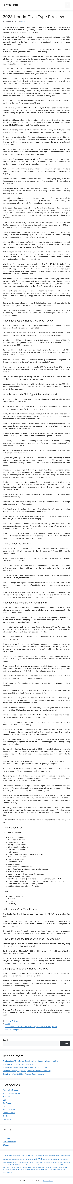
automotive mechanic (53, 1155)
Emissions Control (48, 1162)
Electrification (39, 1162)
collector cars (32, 1162)
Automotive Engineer (11, 1090)
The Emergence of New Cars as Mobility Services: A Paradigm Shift (31, 1027)
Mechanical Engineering (14, 1164)
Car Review (7, 1103)
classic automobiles (23, 1162)
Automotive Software (65, 1155)
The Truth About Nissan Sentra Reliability (18, 1064)
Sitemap (6, 1145)
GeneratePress (48, 1181)
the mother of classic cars (9, 1169)
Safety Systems (41, 1167)
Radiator (35, 1167)
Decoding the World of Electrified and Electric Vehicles (23, 1074)
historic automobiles (65, 1162)
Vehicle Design (40, 1169)
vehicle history (48, 1169)
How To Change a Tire (14, 1030)
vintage (55, 1169)
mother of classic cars (27, 1164)
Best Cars (6, 1097)
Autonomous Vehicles (28, 1159)
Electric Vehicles (9, 1110)
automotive (31, 1155)
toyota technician (20, 1169)
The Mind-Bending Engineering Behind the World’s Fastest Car (26, 1071)
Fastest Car (56, 1162)
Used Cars (7, 1119)
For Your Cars (11, 4)
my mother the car (51, 1164)
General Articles (11, 1021)
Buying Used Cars (7, 1162)
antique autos (16, 1155)
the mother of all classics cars (59, 1167)
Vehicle (33, 1169)
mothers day (37, 1164)
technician (48, 1167)
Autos (7, 1024)
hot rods (5, 1164)
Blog (4, 1100)
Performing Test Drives (15, 1167)
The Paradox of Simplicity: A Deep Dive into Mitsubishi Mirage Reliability (30, 1061)
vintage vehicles (61, 1169)
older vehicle (6, 1167)
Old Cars (6, 1116)
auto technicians (55, 1159)
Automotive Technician (11, 1093)
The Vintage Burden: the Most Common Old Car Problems (25, 1068)
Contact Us (7, 1138)
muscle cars (43, 1164)
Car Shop (6, 1106)
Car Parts (15, 1162)
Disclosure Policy (9, 1142)
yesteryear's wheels (7, 1172)
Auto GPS (23, 1155)
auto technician (46, 1159)
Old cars (60, 1165)
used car (27, 1169)
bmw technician (63, 1159)
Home (5, 1135)
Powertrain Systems (27, 1167)
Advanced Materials (7, 1155)
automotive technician (17, 1159)
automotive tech (7, 1159)
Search (5, 1040)
